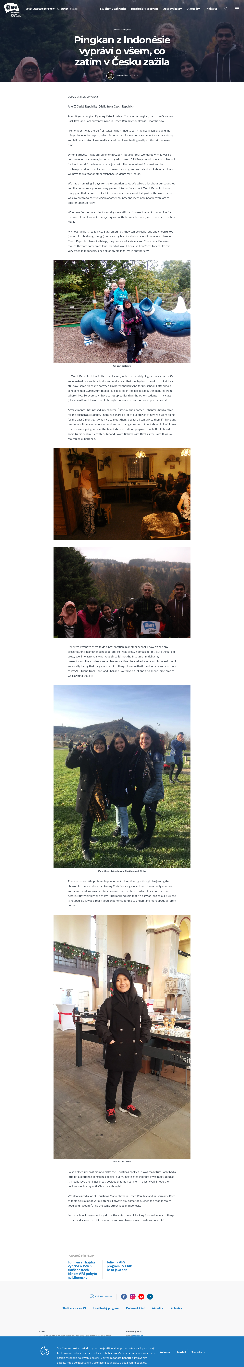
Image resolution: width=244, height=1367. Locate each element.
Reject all (181, 1351)
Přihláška (176, 1308)
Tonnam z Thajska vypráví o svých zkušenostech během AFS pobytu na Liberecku (82, 1270)
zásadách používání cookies (83, 1358)
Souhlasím (165, 1351)
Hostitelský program (122, 30)
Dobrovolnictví (135, 1308)
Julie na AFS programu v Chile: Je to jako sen (120, 1266)
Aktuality (157, 1308)
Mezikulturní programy (12, 9)
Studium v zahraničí (74, 1308)
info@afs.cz (137, 1335)
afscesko (122, 75)
